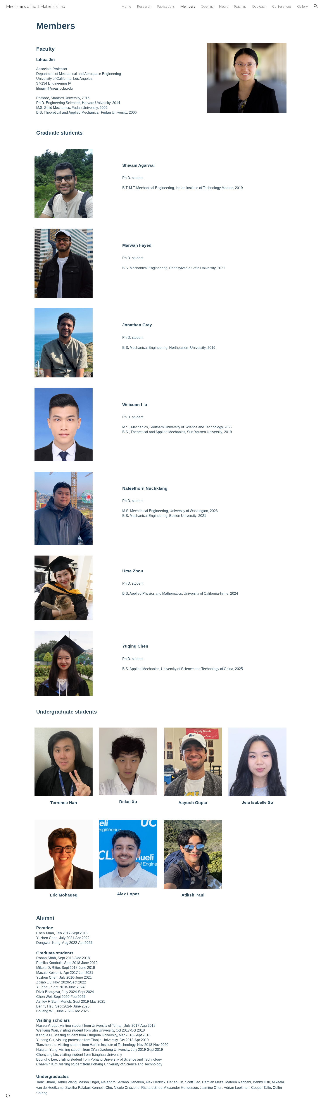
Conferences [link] (282, 6)
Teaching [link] (240, 6)
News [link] (223, 6)
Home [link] (126, 6)
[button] (316, 6)
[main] (160, 25)
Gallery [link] (302, 6)
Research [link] (144, 6)
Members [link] (187, 6)
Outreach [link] (259, 6)
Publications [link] (166, 6)
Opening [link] (207, 6)
